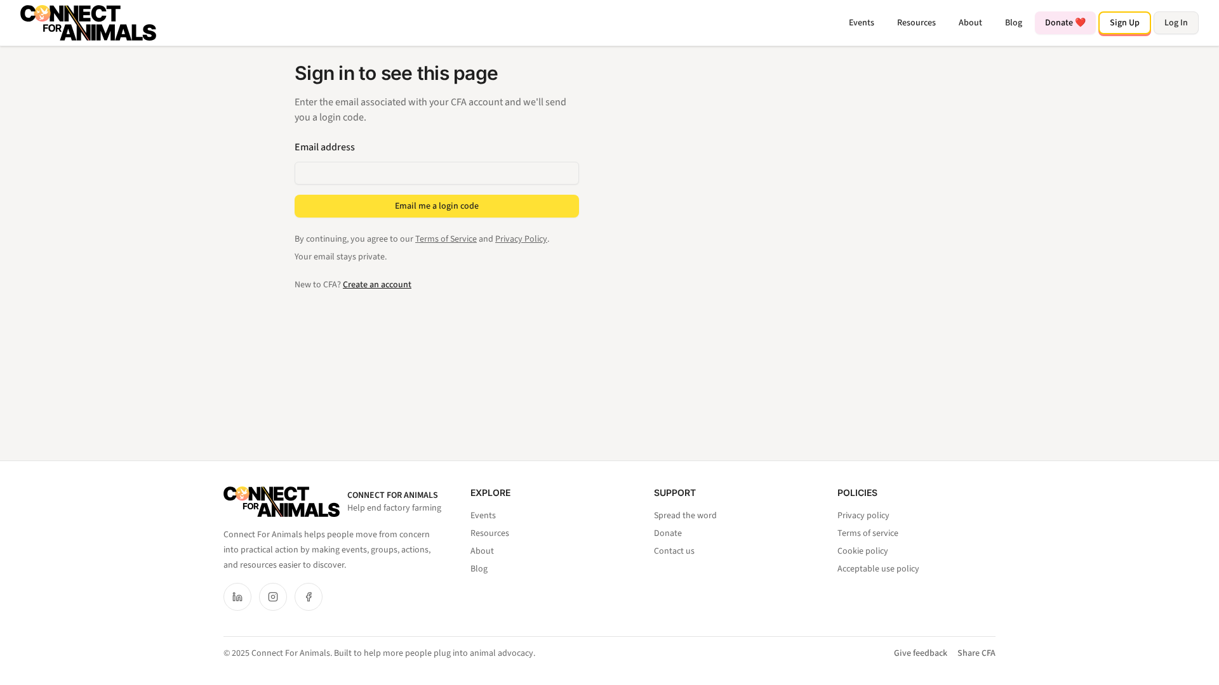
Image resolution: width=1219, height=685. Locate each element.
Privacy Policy (521, 239)
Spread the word (685, 515)
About (970, 22)
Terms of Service (446, 239)
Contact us (674, 551)
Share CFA (976, 653)
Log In (1176, 22)
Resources (916, 22)
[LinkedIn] (237, 597)
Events (861, 22)
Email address (325, 147)
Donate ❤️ (1065, 22)
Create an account (377, 284)
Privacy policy (863, 515)
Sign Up (1125, 22)
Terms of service (867, 533)
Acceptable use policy (878, 569)
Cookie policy (862, 551)
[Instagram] (273, 597)
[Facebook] (309, 597)
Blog (1013, 22)
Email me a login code (437, 206)
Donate (668, 533)
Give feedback (920, 653)
